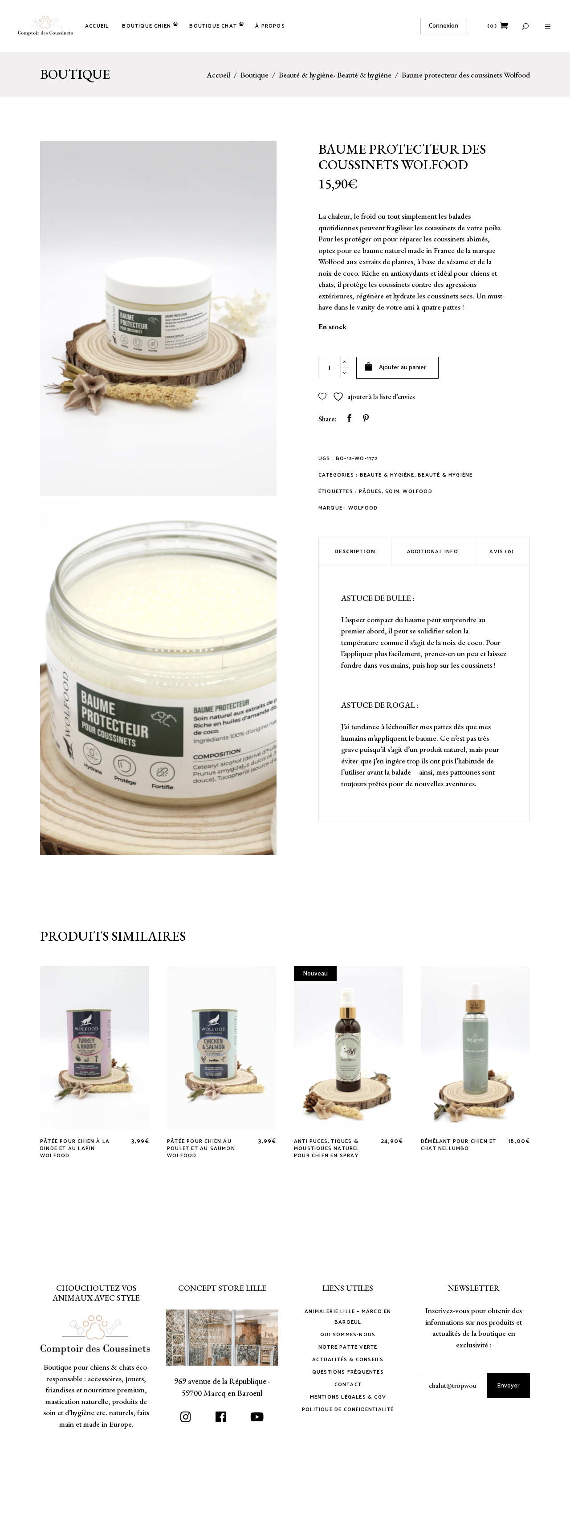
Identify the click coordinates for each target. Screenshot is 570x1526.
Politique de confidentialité (348, 1409)
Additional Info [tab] (432, 551)
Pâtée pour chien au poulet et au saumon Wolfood (201, 1148)
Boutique (254, 75)
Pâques (370, 491)
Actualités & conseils (347, 1359)
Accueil (218, 75)
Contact (348, 1384)
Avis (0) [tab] (501, 551)
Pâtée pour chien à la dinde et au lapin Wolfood (75, 1148)
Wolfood (417, 491)
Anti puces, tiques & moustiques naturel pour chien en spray (327, 1148)
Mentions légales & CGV (348, 1397)
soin (392, 491)
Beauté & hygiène (306, 75)
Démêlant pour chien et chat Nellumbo (458, 1145)
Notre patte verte (347, 1347)
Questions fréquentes (348, 1372)
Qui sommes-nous (347, 1334)
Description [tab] (354, 551)
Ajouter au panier (402, 368)
